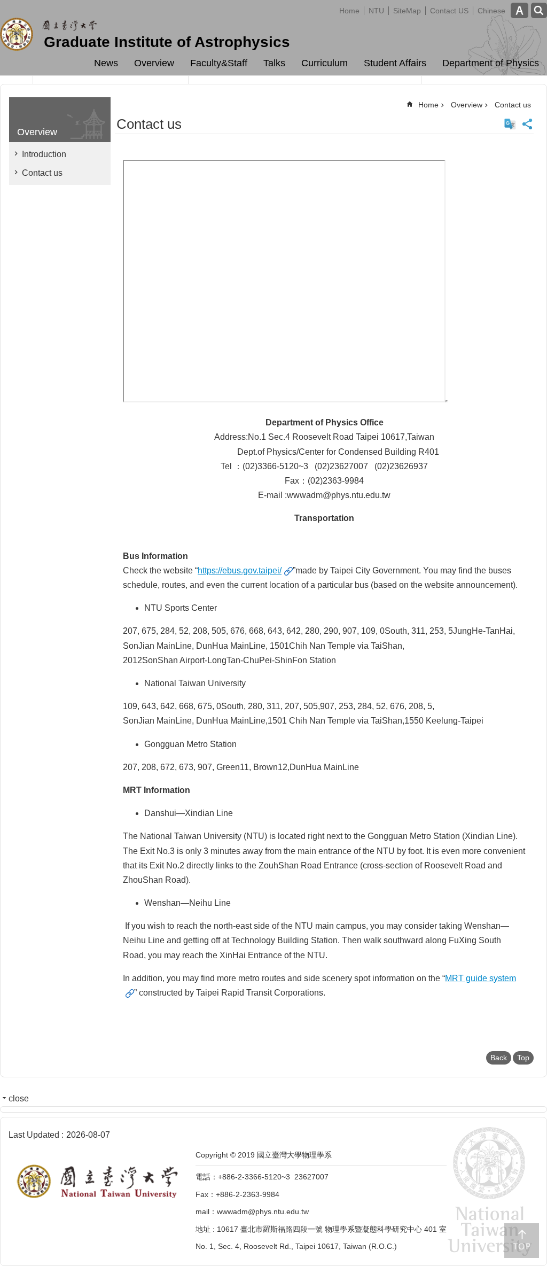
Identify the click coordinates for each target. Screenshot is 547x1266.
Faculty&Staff (218, 63)
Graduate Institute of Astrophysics (167, 42)
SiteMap (407, 10)
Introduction (44, 154)
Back (498, 1057)
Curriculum (324, 63)
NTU (376, 10)
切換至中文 (510, 124)
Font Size (519, 10)
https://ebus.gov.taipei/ (240, 570)
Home (349, 10)
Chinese (491, 10)
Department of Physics (490, 63)
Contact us (42, 172)
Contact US (449, 10)
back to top (521, 1240)
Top (523, 1057)
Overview (154, 63)
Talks (274, 63)
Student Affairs (395, 63)
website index (539, 10)
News (106, 63)
